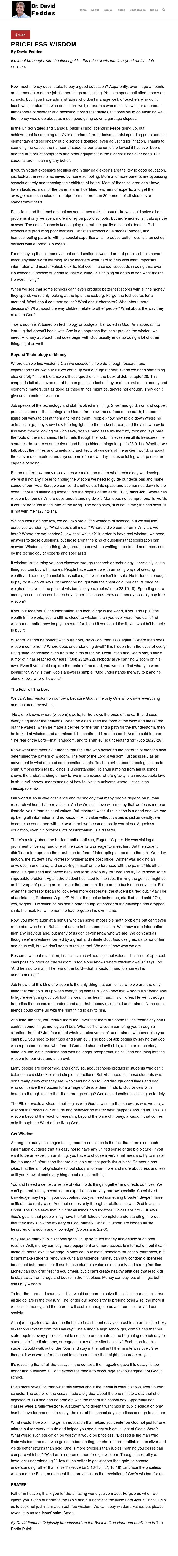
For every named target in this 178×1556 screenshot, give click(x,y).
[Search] (163, 9)
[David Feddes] (34, 9)
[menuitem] (83, 9)
